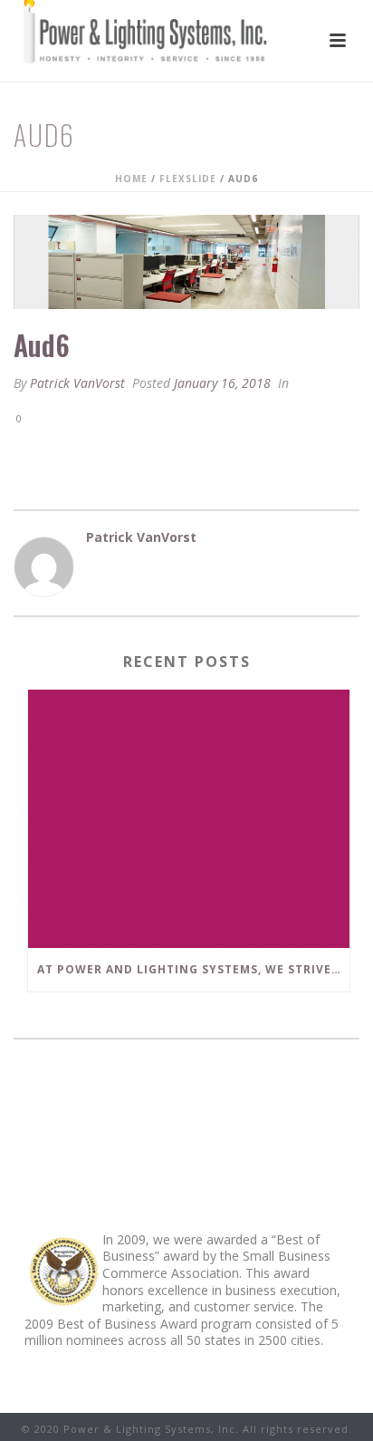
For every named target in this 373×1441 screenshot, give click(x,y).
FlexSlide (187, 178)
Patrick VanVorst (77, 383)
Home (131, 178)
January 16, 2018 (222, 383)
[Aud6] (186, 262)
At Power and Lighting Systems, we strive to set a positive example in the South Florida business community (193, 969)
